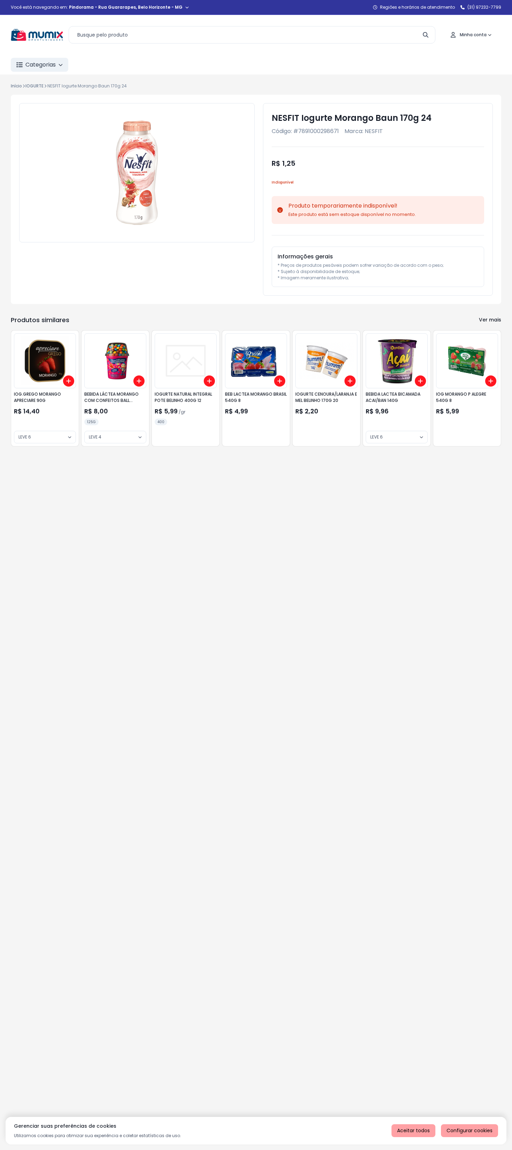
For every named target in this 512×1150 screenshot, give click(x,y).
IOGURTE (34, 86)
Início (16, 86)
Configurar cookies (469, 1130)
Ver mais (490, 319)
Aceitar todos (413, 1130)
